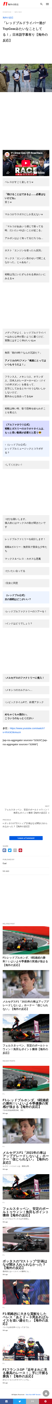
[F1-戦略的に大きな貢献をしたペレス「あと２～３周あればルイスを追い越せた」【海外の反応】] (26, 1292)
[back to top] (46, 1393)
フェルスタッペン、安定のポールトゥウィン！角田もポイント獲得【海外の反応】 (25, 1049)
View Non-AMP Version (33, 1394)
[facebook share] (4, 850)
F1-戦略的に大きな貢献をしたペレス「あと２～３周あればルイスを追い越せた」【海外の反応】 (26, 1318)
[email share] (15, 850)
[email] (32, 1401)
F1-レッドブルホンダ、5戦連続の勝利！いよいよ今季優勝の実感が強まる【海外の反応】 (25, 961)
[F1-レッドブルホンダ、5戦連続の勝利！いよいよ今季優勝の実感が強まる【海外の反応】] (26, 940)
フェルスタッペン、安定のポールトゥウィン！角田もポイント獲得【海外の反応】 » (27, 811)
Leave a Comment (26, 838)
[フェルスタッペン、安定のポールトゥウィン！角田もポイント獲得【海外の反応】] (26, 1028)
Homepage (7, 12)
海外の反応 (18, 12)
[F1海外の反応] (11, 4)
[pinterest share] (20, 850)
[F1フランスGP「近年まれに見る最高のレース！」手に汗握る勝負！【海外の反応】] (26, 1347)
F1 (4, 1094)
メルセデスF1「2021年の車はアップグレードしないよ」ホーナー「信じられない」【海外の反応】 (26, 1005)
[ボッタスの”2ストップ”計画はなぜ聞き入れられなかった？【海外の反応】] (26, 1239)
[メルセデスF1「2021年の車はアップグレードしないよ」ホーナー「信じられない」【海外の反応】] (26, 984)
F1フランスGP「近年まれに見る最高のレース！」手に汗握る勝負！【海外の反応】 (25, 1373)
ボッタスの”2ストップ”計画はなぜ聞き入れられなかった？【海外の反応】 (25, 1264)
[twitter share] (9, 850)
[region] (26, 51)
